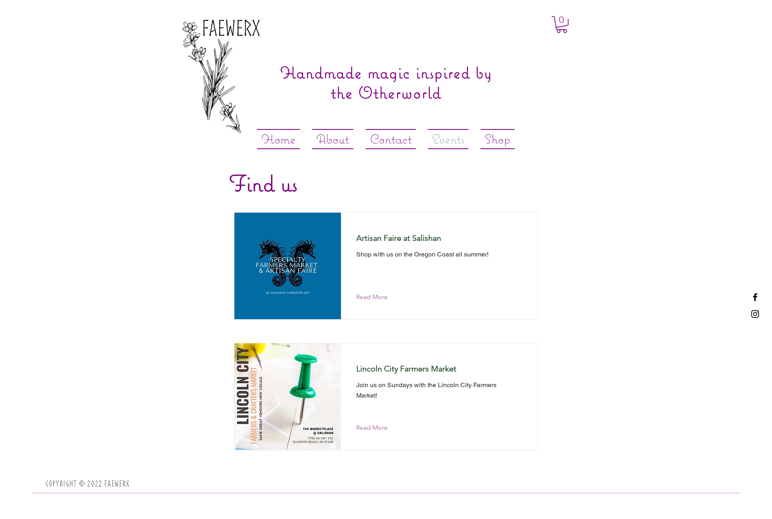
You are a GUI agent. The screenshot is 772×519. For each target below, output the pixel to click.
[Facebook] (755, 297)
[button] (562, 24)
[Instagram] (755, 314)
